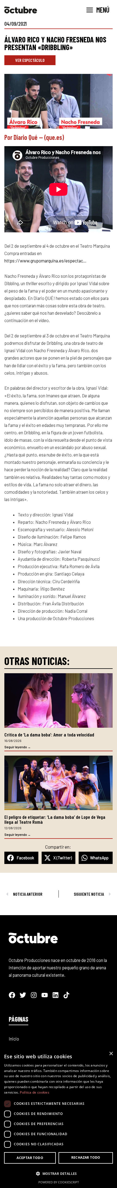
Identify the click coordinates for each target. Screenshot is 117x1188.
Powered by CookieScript (58, 1182)
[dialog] (58, 1118)
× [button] (111, 1054)
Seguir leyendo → (17, 747)
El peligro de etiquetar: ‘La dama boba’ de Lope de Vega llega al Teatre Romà (54, 819)
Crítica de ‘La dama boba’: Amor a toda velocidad (49, 735)
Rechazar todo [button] (85, 1157)
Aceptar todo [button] (30, 1157)
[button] (21, 858)
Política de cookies (34, 1092)
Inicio (14, 1038)
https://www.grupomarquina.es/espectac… (45, 260)
